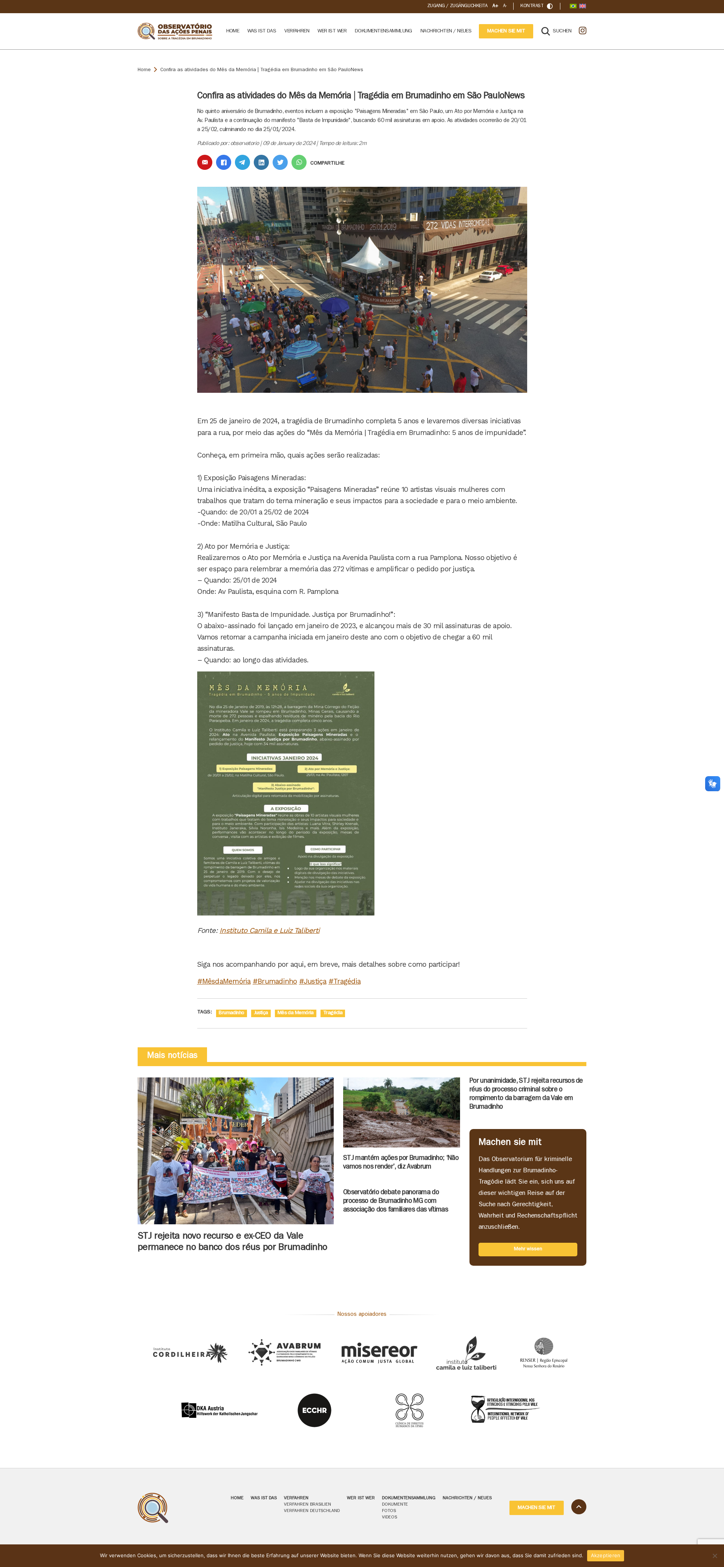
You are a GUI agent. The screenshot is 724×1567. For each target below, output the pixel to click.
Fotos (389, 1511)
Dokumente (395, 1505)
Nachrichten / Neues (445, 31)
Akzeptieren (606, 1555)
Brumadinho (231, 1013)
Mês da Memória (296, 1013)
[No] (714, 1555)
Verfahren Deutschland (312, 1511)
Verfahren (296, 31)
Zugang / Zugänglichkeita (457, 6)
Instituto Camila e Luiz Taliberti (269, 930)
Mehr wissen (528, 1249)
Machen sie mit (506, 31)
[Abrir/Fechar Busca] (549, 6)
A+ (495, 6)
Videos (389, 1517)
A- (504, 6)
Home (232, 31)
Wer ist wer (332, 31)
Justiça (261, 1013)
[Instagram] (582, 31)
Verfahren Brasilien (307, 1505)
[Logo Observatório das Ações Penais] (175, 1508)
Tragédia (333, 1013)
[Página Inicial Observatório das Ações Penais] (175, 31)
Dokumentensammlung (383, 31)
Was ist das (261, 31)
